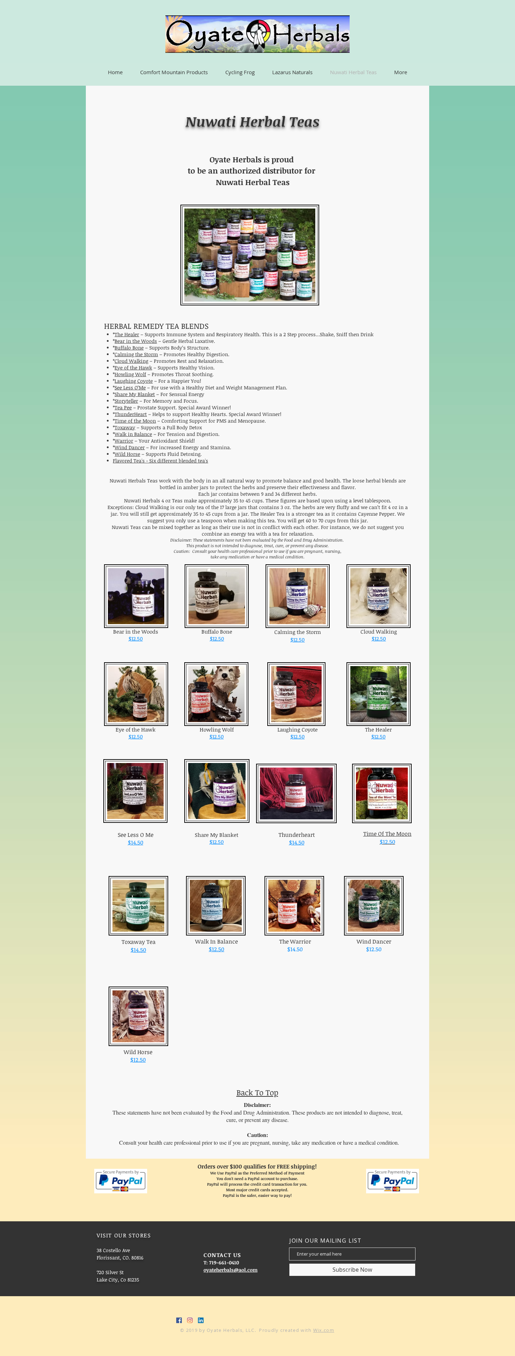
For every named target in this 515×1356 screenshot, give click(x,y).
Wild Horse (127, 454)
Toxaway (125, 427)
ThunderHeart (131, 414)
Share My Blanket (135, 394)
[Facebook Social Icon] (179, 1320)
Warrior (124, 440)
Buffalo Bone (129, 347)
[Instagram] (190, 1320)
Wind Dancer (130, 447)
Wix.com (323, 1330)
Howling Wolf (130, 374)
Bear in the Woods (136, 341)
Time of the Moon (135, 420)
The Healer (127, 334)
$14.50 (296, 842)
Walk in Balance (133, 434)
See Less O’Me (130, 387)
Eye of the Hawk (133, 367)
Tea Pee (123, 407)
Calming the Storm (136, 354)
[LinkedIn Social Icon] (201, 1320)
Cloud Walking (131, 361)
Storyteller (126, 400)
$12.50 (136, 638)
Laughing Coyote (134, 380)
